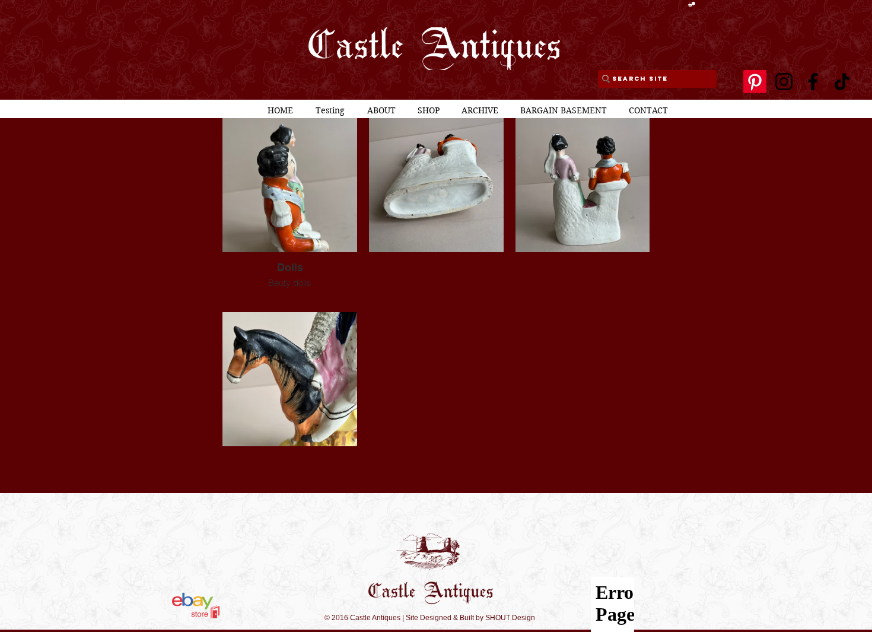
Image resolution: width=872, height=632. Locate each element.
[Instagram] (783, 81)
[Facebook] (813, 81)
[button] (691, 4)
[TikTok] (842, 81)
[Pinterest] (754, 81)
